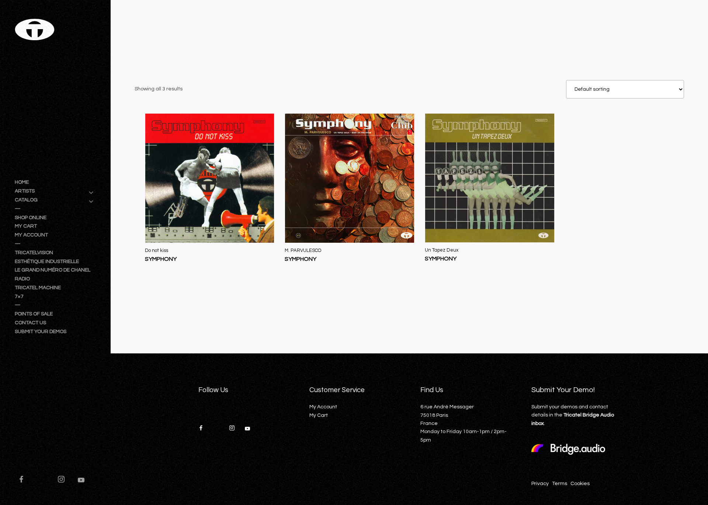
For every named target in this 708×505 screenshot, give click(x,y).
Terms (559, 483)
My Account (323, 406)
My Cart (318, 415)
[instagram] (64, 480)
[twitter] (44, 480)
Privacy (540, 483)
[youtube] (81, 483)
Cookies (580, 483)
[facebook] (24, 480)
